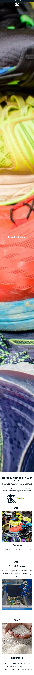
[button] (2, 4)
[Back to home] (17, 4)
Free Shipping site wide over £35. (17, 0)
